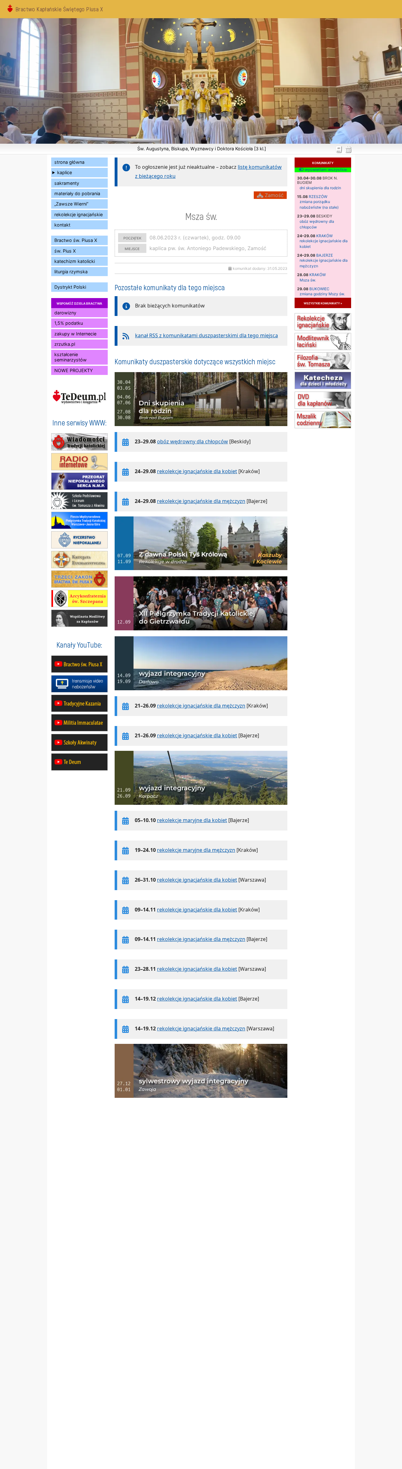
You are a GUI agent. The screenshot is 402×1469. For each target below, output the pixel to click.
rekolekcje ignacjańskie (78, 214)
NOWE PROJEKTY (73, 370)
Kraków (324, 235)
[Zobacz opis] (201, 429)
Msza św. (308, 280)
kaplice (64, 172)
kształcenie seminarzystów (70, 357)
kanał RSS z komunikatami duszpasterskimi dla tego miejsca (206, 335)
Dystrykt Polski (70, 287)
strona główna (69, 162)
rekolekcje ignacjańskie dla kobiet (197, 471)
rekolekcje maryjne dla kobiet (192, 820)
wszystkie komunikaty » (323, 303)
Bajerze (324, 255)
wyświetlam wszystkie (325, 170)
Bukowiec (319, 288)
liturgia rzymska (71, 271)
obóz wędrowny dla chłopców (192, 441)
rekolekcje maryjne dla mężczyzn (196, 850)
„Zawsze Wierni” (71, 203)
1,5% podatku (68, 323)
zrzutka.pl (64, 344)
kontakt (62, 224)
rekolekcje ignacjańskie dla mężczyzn (201, 501)
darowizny (65, 312)
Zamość (273, 195)
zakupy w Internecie (75, 333)
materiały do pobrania (77, 193)
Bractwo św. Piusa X (75, 240)
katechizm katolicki (74, 261)
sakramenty (66, 183)
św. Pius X (65, 251)
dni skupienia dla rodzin (320, 187)
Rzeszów (318, 196)
